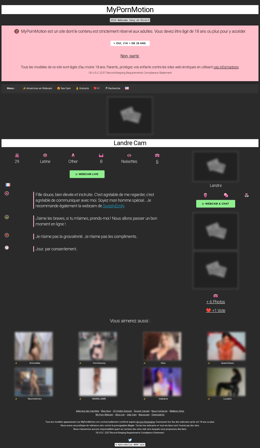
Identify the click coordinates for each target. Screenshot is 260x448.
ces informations (226, 67)
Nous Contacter (160, 411)
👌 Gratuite (82, 88)
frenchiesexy (99, 363)
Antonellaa (34, 363)
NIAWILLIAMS (99, 398)
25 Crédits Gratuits (122, 411)
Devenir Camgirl (141, 411)
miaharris (163, 398)
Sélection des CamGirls (87, 411)
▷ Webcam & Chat (215, 203)
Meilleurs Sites (177, 411)
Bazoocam (144, 414)
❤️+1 (97, 88)
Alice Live (120, 414)
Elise (163, 363)
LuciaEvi (228, 398)
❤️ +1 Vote (215, 310)
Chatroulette (158, 414)
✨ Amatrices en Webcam (37, 88)
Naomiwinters (35, 398)
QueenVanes (227, 363)
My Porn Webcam (104, 414)
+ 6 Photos (215, 301)
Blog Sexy (106, 411)
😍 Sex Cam (64, 88)
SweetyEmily (113, 205)
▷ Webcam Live (87, 174)
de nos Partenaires (145, 422)
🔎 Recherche (112, 88)
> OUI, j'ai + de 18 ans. (130, 43)
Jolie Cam (132, 414)
